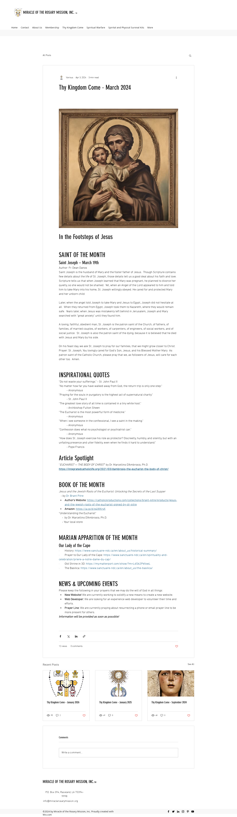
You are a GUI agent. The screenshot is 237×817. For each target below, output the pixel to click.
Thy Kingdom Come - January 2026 (63, 702)
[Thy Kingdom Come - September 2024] (171, 683)
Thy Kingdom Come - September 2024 (169, 702)
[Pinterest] (187, 811)
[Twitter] (173, 811)
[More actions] (176, 78)
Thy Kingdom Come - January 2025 (115, 702)
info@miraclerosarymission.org (60, 801)
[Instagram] (183, 811)
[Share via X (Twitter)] (68, 636)
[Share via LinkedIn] (76, 636)
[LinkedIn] (178, 811)
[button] (190, 55)
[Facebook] (168, 811)
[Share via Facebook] (60, 636)
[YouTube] (192, 811)
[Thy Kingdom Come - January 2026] (66, 683)
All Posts (47, 55)
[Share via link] (84, 636)
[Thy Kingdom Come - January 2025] (118, 683)
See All (191, 664)
